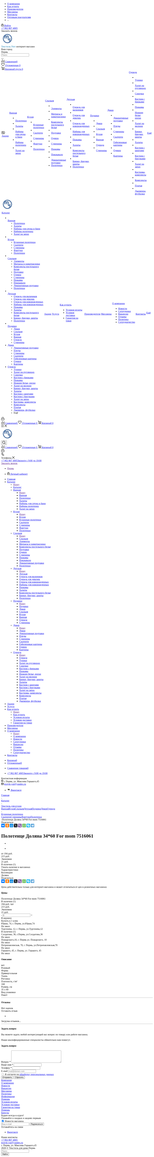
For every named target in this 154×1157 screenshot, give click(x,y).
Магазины (6, 1091)
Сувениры (16, 817)
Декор (22, 630)
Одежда (23, 657)
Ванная (23, 495)
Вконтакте (16, 790)
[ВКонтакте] (3, 825)
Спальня (23, 538)
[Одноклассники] (7, 825)
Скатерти (6, 817)
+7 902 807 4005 (9, 28)
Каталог (17, 487)
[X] (15, 825)
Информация (8, 1096)
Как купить (19, 714)
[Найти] (2, 58)
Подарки (23, 606)
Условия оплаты (9, 1102)
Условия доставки (10, 1104)
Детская (23, 574)
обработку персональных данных (37, 1074)
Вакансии (6, 1088)
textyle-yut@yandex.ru (15, 784)
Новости (5, 1085)
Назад (16, 484)
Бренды (5, 1112)
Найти (5, 1154)
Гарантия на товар (10, 1107)
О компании (19, 736)
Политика (6, 1093)
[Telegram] (32, 825)
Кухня (22, 517)
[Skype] (28, 825)
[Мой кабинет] (2, 419)
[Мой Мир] (11, 825)
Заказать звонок (9, 463)
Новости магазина (14, 1121)
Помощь (5, 1099)
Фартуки (26, 817)
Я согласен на (29, 1074)
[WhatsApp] (24, 825)
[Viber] (20, 825)
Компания (6, 1080)
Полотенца (36, 817)
